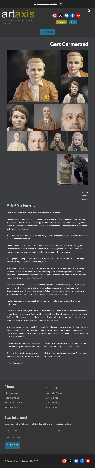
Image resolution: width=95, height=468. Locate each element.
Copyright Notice (54, 392)
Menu (49, 32)
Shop (73, 22)
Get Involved (52, 397)
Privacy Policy (52, 402)
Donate (61, 22)
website (85, 192)
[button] (34, 77)
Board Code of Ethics (15, 402)
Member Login (12, 392)
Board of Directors (14, 407)
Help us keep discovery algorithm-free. (45, 4)
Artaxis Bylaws (12, 397)
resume (85, 195)
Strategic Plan (52, 388)
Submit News (52, 407)
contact (85, 199)
